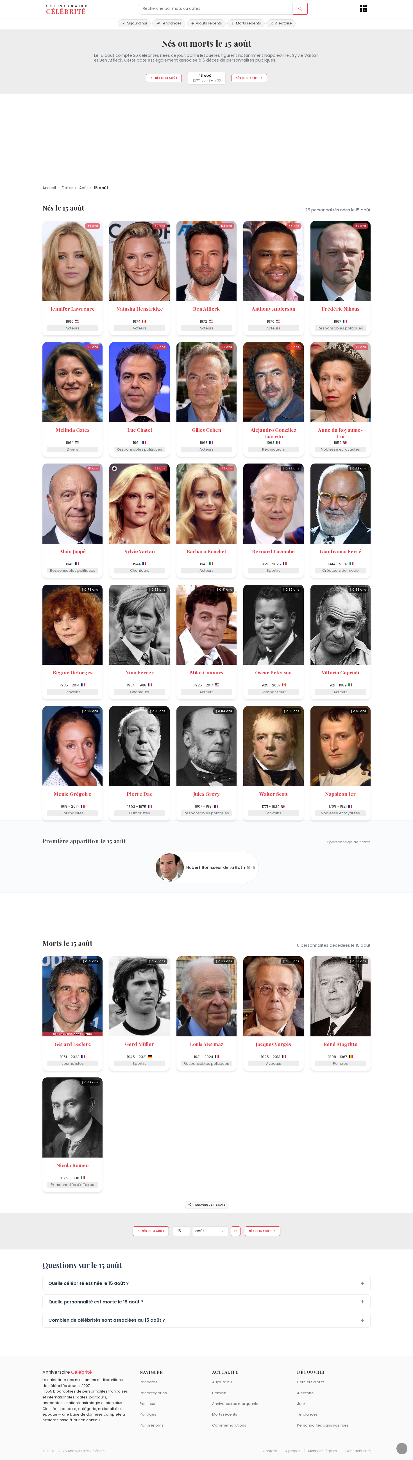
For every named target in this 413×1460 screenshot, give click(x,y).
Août (83, 188)
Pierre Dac (139, 793)
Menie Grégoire (72, 793)
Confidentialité (358, 1451)
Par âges (148, 1414)
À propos (292, 1451)
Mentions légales (322, 1451)
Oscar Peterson (273, 672)
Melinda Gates (72, 429)
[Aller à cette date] (235, 1231)
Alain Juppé (73, 551)
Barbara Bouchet (206, 551)
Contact (270, 1451)
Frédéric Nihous (340, 308)
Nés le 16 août (247, 78)
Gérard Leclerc (73, 1044)
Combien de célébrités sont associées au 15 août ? (106, 1320)
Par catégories (153, 1393)
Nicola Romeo (72, 1165)
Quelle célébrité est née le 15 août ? (88, 1283)
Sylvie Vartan (139, 551)
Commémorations (229, 1425)
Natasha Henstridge (139, 308)
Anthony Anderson (273, 308)
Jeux (301, 1403)
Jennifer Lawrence (73, 308)
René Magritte (340, 1044)
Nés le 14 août (166, 78)
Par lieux (147, 1403)
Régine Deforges (72, 672)
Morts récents (248, 23)
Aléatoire (283, 23)
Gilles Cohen (206, 429)
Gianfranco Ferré (340, 551)
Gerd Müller (139, 1044)
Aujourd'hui (136, 23)
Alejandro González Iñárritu (273, 432)
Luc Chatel (139, 429)
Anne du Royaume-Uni (340, 432)
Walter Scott (273, 793)
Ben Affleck (206, 308)
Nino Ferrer (139, 672)
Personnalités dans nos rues (323, 1425)
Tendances (171, 23)
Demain (219, 1393)
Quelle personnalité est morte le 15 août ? (95, 1302)
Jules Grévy (206, 793)
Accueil (49, 188)
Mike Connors (206, 672)
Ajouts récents (209, 23)
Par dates (148, 1382)
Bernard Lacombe (273, 551)
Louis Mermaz (206, 1044)
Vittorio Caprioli (340, 672)
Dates (67, 188)
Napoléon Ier (340, 793)
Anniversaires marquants (235, 1403)
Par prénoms (152, 1425)
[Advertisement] (206, 137)
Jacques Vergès (273, 1044)
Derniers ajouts (310, 1382)
